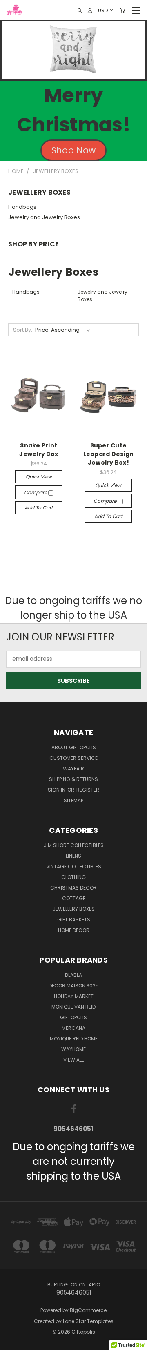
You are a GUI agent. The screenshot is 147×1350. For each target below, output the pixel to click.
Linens (73, 855)
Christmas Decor (73, 887)
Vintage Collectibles (73, 866)
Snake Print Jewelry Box (38, 449)
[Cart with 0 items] (122, 10)
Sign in (57, 789)
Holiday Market (74, 996)
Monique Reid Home (74, 1038)
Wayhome (73, 1049)
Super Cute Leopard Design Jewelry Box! (108, 454)
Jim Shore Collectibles (74, 845)
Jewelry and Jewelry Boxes (44, 217)
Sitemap (73, 800)
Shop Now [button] (73, 150)
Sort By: (22, 330)
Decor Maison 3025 (74, 985)
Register (87, 789)
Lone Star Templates (88, 1321)
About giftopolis (73, 747)
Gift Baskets (73, 919)
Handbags (22, 207)
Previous (12, 1341)
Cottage (73, 898)
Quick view (39, 476)
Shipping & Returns (73, 779)
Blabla (73, 975)
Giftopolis (73, 1017)
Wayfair (73, 768)
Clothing (73, 877)
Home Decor (73, 930)
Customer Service (73, 758)
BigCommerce (88, 1310)
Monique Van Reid (73, 1006)
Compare (36, 492)
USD (103, 10)
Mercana (73, 1028)
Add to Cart (38, 507)
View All (73, 1059)
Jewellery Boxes (74, 908)
